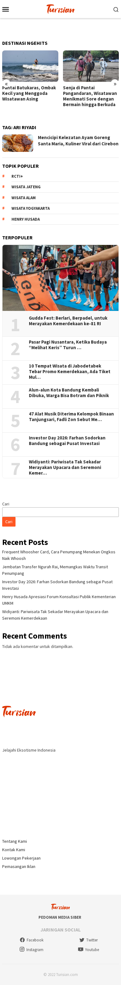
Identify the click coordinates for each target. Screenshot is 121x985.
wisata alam (23, 197)
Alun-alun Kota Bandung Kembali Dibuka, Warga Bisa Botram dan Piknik (69, 392)
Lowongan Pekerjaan (21, 858)
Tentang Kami (14, 841)
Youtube (92, 949)
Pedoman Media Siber (59, 917)
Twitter (92, 940)
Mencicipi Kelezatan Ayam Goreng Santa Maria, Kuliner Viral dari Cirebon (78, 140)
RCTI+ (17, 176)
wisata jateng (26, 187)
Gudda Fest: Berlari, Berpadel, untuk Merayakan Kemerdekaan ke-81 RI (68, 320)
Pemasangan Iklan (18, 866)
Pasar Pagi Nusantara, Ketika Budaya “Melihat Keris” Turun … (68, 344)
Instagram (34, 949)
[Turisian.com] (60, 8)
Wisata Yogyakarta (30, 208)
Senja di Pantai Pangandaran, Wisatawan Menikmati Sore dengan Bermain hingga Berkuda (90, 96)
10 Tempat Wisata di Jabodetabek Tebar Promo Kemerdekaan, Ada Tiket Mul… (69, 371)
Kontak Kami (13, 849)
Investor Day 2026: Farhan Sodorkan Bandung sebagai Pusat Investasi (67, 440)
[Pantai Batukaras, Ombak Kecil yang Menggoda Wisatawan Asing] (30, 66)
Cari (5, 504)
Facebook (35, 940)
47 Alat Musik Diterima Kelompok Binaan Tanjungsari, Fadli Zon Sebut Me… (71, 416)
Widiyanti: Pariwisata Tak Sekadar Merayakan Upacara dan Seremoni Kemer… (65, 467)
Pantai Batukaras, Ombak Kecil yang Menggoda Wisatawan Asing (29, 93)
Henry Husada (25, 219)
